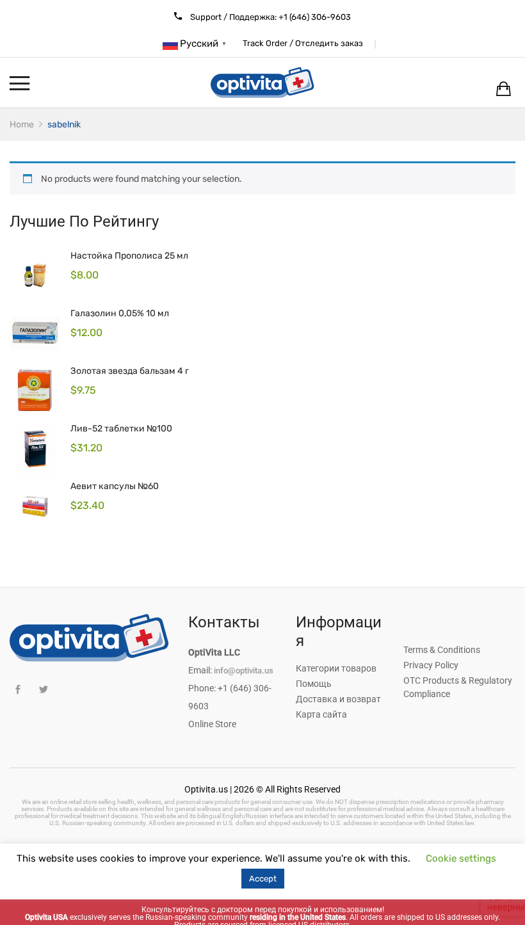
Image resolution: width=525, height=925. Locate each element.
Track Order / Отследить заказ (303, 43)
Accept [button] (263, 878)
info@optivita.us (243, 670)
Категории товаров (336, 668)
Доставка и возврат (338, 699)
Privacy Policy (430, 665)
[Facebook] (18, 690)
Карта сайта (321, 714)
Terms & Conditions (441, 650)
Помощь (314, 684)
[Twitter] (43, 690)
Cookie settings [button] (461, 858)
